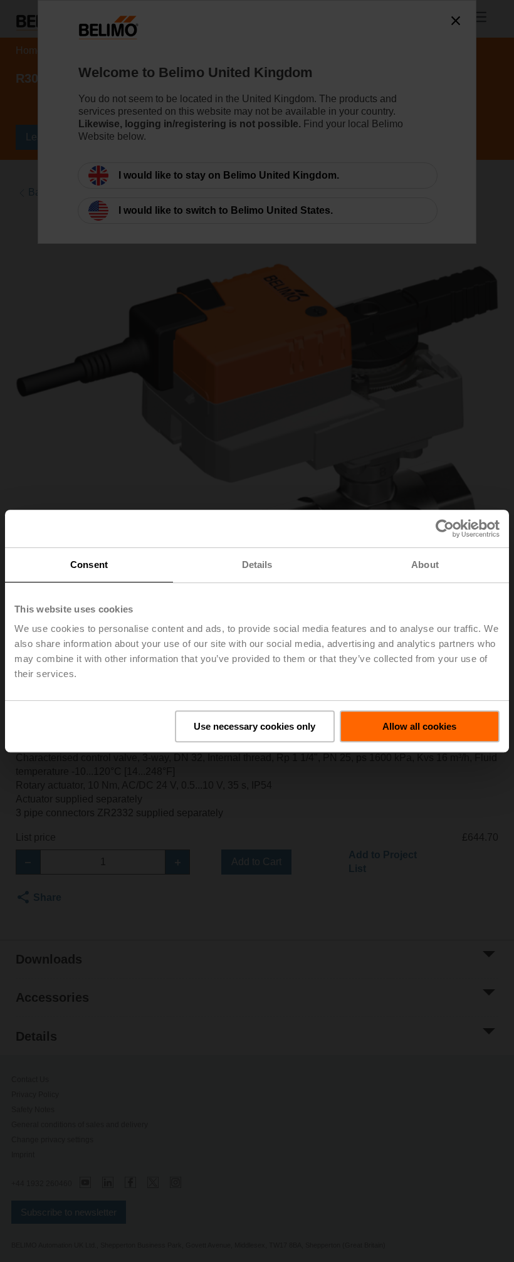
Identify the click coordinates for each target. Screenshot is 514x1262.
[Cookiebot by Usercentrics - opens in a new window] (445, 528)
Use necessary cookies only (254, 726)
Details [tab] (257, 564)
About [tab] (425, 564)
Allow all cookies (419, 726)
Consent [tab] (89, 564)
